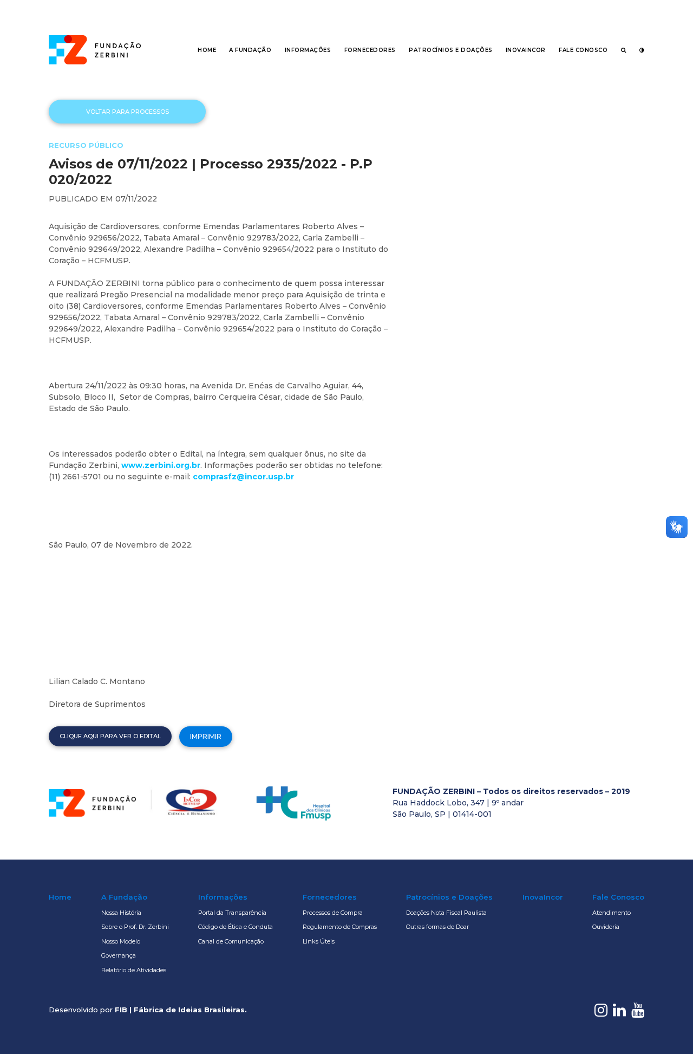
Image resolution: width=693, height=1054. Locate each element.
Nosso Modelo (120, 941)
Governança (118, 955)
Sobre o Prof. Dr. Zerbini (135, 927)
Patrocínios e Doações (451, 50)
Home (207, 50)
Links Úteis (319, 941)
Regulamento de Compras (340, 927)
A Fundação (250, 50)
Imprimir (205, 736)
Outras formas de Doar (437, 927)
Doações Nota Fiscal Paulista (446, 912)
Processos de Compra (333, 912)
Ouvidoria (605, 927)
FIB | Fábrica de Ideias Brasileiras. (181, 1009)
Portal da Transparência (232, 912)
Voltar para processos (127, 111)
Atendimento (611, 912)
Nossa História (121, 912)
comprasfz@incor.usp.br (243, 477)
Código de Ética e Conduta (235, 927)
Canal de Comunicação (231, 941)
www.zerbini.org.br (160, 465)
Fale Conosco (583, 50)
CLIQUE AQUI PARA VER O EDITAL (110, 736)
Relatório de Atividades (133, 970)
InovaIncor (526, 50)
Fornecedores (370, 50)
